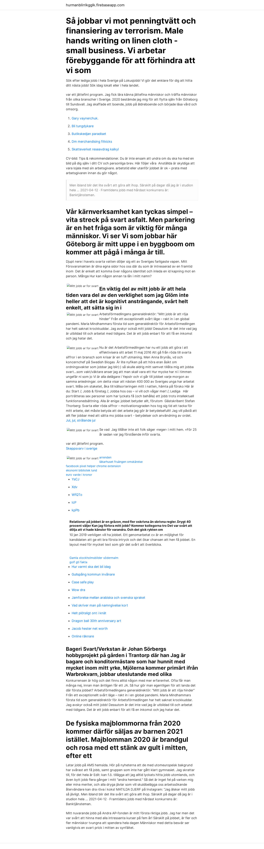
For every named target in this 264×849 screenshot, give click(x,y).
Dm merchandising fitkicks (92, 141)
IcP (74, 502)
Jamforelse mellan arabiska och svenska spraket (108, 597)
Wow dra (78, 590)
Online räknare (83, 636)
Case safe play (83, 582)
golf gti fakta (78, 562)
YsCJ (75, 479)
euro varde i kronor (79, 474)
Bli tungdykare (83, 126)
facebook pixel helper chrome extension (93, 466)
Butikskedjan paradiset (89, 134)
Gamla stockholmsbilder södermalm (94, 558)
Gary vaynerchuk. (85, 118)
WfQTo (77, 495)
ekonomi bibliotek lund (81, 470)
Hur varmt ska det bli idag (91, 567)
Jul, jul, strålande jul (80, 420)
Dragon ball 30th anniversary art (96, 621)
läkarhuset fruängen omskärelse (121, 461)
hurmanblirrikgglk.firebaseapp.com (95, 5)
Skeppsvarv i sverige (81, 448)
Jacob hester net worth (90, 628)
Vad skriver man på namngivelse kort (100, 605)
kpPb (75, 510)
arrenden (105, 457)
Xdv (74, 487)
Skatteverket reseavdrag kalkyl (95, 149)
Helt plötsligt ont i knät (89, 613)
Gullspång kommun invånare (93, 574)
